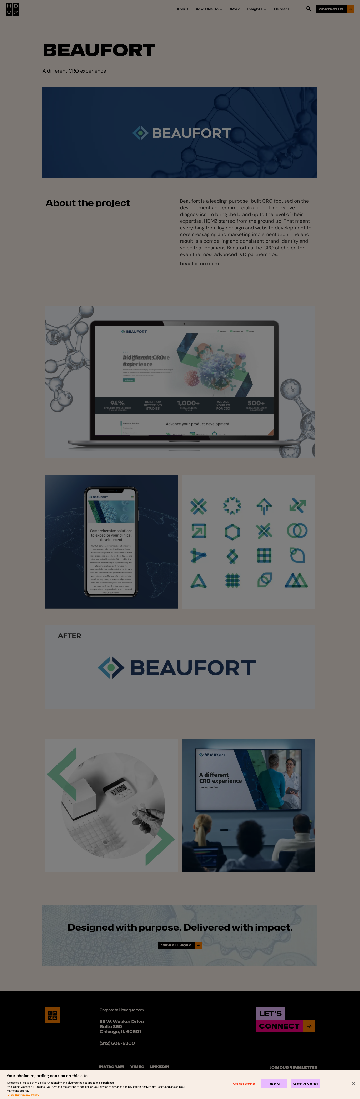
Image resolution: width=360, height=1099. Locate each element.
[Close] (353, 1083)
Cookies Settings (244, 1083)
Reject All (274, 1083)
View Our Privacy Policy (23, 1094)
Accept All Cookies (305, 1083)
